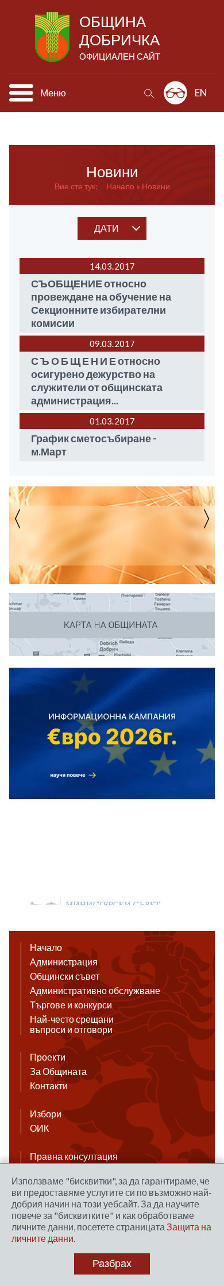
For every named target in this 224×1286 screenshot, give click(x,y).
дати (106, 228)
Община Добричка (119, 36)
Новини (156, 186)
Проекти (47, 1057)
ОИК (39, 1128)
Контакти (49, 1086)
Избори (45, 1114)
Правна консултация (74, 1156)
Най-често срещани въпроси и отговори (72, 1024)
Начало (120, 186)
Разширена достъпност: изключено (175, 92)
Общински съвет (64, 976)
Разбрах (112, 1263)
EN (201, 93)
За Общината (58, 1071)
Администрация (64, 962)
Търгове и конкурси (71, 1005)
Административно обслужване (95, 990)
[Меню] (21, 93)
